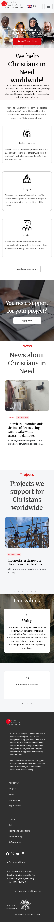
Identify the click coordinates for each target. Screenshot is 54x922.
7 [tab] (35, 463)
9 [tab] (44, 463)
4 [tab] (22, 463)
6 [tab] (31, 463)
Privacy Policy (15, 836)
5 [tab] (27, 463)
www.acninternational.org (28, 891)
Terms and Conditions (19, 830)
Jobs (11, 825)
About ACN (14, 782)
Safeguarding (15, 842)
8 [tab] (40, 463)
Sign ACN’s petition (27, 41)
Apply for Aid (15, 805)
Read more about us (27, 269)
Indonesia (14, 554)
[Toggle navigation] (48, 6)
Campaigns (14, 800)
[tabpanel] (27, 415)
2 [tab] (14, 463)
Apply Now (27, 320)
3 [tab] (18, 463)
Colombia (22, 417)
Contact (13, 819)
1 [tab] (9, 463)
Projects (13, 788)
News (12, 417)
